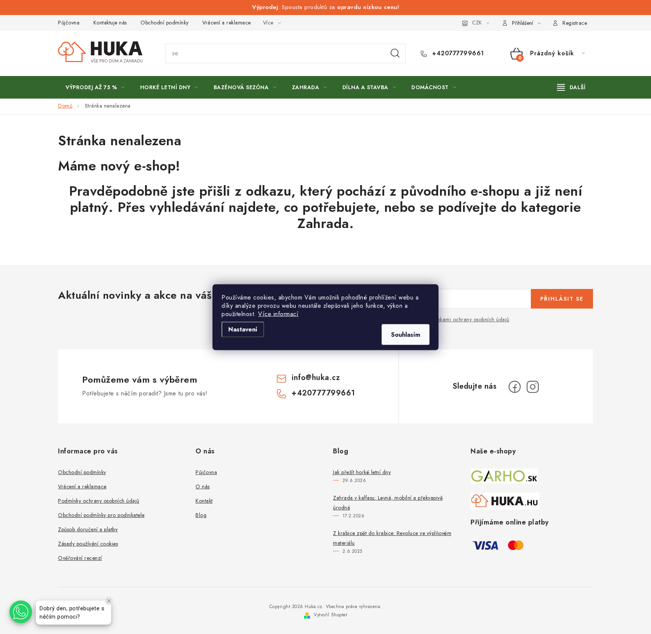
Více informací (278, 313)
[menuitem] (95, 87)
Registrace (574, 23)
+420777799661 (457, 53)
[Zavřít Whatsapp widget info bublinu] (109, 601)
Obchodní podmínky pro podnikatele (101, 515)
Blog (201, 515)
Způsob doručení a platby (88, 529)
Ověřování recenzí (80, 558)
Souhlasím (405, 334)
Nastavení (242, 329)
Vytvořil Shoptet (330, 614)
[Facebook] (515, 387)
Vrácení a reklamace (226, 22)
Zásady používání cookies (88, 543)
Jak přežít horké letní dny (362, 472)
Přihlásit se (562, 299)
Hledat (395, 53)
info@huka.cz (316, 377)
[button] (20, 612)
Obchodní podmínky (165, 22)
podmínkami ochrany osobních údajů (465, 319)
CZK (477, 22)
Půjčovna (68, 22)
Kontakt (204, 501)
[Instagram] (533, 387)
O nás (203, 486)
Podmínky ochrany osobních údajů (98, 501)
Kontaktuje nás (110, 22)
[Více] (571, 87)
